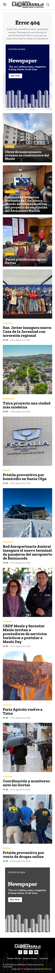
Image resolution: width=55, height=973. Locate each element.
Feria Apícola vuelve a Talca (22, 711)
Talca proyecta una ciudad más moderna (26, 405)
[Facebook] (20, 952)
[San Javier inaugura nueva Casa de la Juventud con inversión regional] (27, 294)
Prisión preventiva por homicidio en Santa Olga (25, 476)
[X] (31, 952)
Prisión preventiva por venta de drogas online (23, 854)
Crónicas (10, 146)
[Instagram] (26, 952)
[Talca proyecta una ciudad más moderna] (27, 369)
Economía (10, 192)
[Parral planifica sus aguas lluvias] (27, 242)
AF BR (5, 340)
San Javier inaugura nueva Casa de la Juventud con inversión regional (27, 331)
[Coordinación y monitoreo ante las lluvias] (27, 747)
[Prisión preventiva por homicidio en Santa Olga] (27, 441)
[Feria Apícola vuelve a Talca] (27, 675)
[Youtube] (36, 952)
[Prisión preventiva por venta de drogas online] (27, 819)
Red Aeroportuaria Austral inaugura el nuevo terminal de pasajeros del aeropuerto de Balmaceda (27, 552)
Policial (6, 470)
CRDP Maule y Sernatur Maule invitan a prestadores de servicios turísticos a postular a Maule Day (25, 634)
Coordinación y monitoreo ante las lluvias (26, 783)
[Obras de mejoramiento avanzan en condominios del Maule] (27, 137)
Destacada (8, 399)
